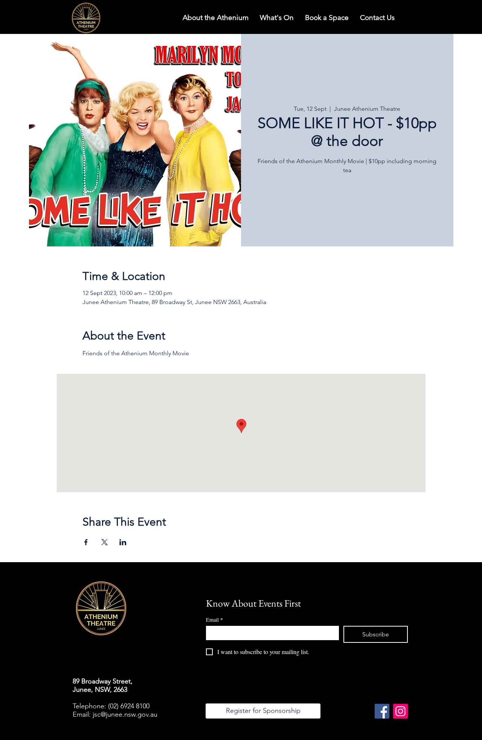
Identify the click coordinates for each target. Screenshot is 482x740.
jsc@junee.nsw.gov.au (125, 714)
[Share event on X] (104, 542)
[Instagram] (400, 711)
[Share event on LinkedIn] (123, 542)
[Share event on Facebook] (86, 542)
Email (214, 619)
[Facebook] (382, 711)
